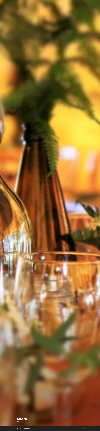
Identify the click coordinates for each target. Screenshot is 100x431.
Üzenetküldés (27, 428)
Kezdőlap (19, 428)
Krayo (22, 418)
